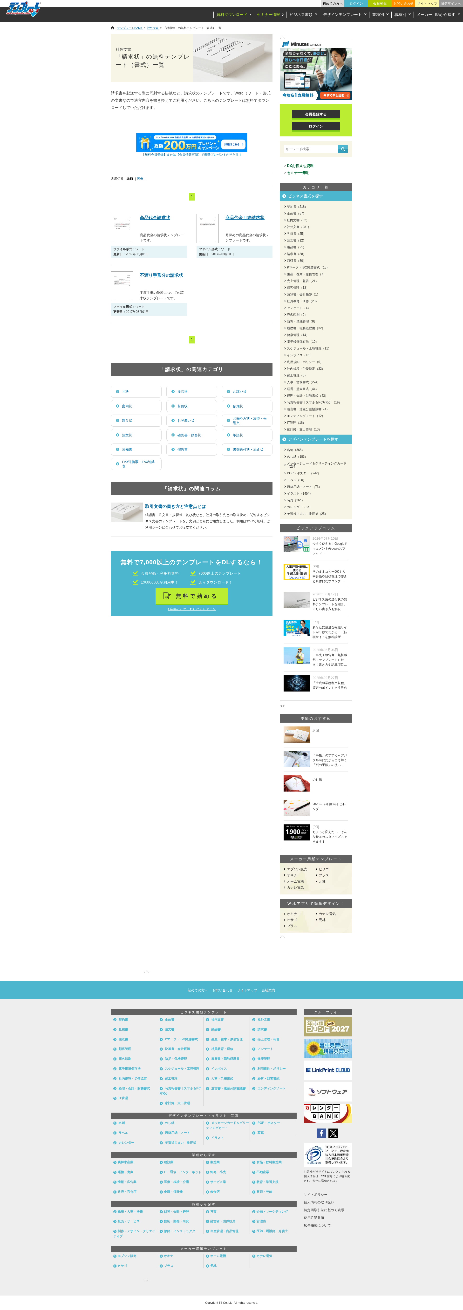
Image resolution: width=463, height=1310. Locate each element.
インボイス (219, 1068)
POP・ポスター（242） (304, 473)
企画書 (169, 1019)
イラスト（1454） (300, 493)
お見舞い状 (185, 421)
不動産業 (263, 1172)
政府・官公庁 (127, 1192)
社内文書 (217, 1019)
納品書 (216, 1029)
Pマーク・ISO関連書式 (181, 1039)
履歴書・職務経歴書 (225, 1059)
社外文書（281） (299, 226)
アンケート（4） (299, 307)
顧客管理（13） (298, 287)
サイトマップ (427, 3)
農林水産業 (125, 1162)
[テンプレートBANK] (23, 9)
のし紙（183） (297, 456)
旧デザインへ (451, 3)
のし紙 (169, 1123)
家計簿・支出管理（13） (304, 429)
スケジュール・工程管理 (182, 1068)
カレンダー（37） (299, 507)
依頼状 (238, 406)
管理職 (261, 1221)
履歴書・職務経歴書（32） (306, 328)
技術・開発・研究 (176, 1221)
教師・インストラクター (181, 1231)
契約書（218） (297, 206)
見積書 (123, 1029)
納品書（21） (296, 247)
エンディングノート (272, 1088)
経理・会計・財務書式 (134, 1088)
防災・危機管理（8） (302, 321)
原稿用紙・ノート (177, 1133)
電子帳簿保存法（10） (303, 341)
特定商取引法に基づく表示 (324, 1210)
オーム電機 (295, 881)
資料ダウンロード (232, 15)
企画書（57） (296, 213)
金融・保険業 (173, 1192)
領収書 (123, 1039)
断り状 (127, 421)
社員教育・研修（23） (303, 301)
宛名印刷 (125, 1059)
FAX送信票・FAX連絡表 (138, 464)
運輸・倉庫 (125, 1172)
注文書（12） (296, 240)
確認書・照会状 (189, 435)
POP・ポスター (269, 1123)
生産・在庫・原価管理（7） (306, 274)
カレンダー (126, 1142)
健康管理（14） (298, 334)
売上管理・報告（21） (303, 280)
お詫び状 (239, 392)
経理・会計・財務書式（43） (307, 395)
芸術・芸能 (264, 1192)
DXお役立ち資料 (300, 165)
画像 (140, 179)
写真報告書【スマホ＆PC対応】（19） (314, 402)
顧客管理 (125, 1049)
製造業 (215, 1162)
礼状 (125, 392)
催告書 (182, 449)
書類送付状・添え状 (248, 449)
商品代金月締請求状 (245, 217)
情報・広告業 (127, 1182)
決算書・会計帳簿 (177, 1049)
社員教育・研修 (222, 1049)
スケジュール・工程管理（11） (309, 348)
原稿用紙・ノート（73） (304, 486)
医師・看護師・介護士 (272, 1231)
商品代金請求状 (155, 217)
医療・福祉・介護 (176, 1182)
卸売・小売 (218, 1172)
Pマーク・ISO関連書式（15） (308, 267)
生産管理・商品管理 (224, 1231)
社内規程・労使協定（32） (306, 368)
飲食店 (215, 1192)
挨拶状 (182, 392)
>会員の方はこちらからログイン (192, 609)
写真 (261, 1133)
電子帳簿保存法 (130, 1068)
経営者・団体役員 (222, 1221)
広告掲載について (317, 1225)
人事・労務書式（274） (303, 382)
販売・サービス (129, 1221)
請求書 (262, 1029)
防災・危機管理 (176, 1059)
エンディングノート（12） (306, 415)
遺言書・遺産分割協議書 (228, 1088)
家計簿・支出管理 (177, 1103)
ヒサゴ (324, 869)
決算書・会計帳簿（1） (303, 294)
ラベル (123, 1133)
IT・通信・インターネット (182, 1172)
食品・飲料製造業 (269, 1162)
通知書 (127, 449)
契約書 (123, 1019)
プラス (324, 875)
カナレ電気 (295, 887)
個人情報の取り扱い (319, 1202)
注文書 (169, 1029)
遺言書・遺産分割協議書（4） (308, 409)
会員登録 (380, 3)
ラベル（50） (296, 480)
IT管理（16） (296, 422)
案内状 (127, 406)
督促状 (182, 406)
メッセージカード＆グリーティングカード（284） (317, 465)
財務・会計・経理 (176, 1211)
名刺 (122, 1123)
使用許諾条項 (314, 1218)
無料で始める (197, 596)
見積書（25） (296, 233)
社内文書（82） (298, 220)
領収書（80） (296, 260)
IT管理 (123, 1098)
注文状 (127, 435)
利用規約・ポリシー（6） (305, 361)
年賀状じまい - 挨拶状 (180, 1142)
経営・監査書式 (268, 1078)
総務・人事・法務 (130, 1211)
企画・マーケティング (272, 1211)
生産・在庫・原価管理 (227, 1039)
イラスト (217, 1138)
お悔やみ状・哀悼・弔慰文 (250, 421)
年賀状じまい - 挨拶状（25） (307, 513)
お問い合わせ (404, 3)
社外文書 (264, 1019)
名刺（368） (296, 449)
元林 (322, 881)
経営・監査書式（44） (303, 388)
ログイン (356, 3)
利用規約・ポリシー (272, 1068)
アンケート (265, 1049)
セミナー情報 (268, 15)
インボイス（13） (299, 355)
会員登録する (316, 114)
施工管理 (171, 1078)
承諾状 (238, 435)
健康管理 (264, 1059)
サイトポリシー (315, 1194)
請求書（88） (296, 253)
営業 (213, 1211)
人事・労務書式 (222, 1078)
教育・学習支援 (268, 1182)
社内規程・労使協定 (133, 1078)
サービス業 (218, 1182)
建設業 (168, 1162)
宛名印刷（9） (297, 314)
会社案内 (268, 990)
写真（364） (296, 500)
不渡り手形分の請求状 (161, 275)
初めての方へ (333, 3)
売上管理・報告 (268, 1039)
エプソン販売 (297, 869)
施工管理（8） (297, 375)
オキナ (292, 875)
